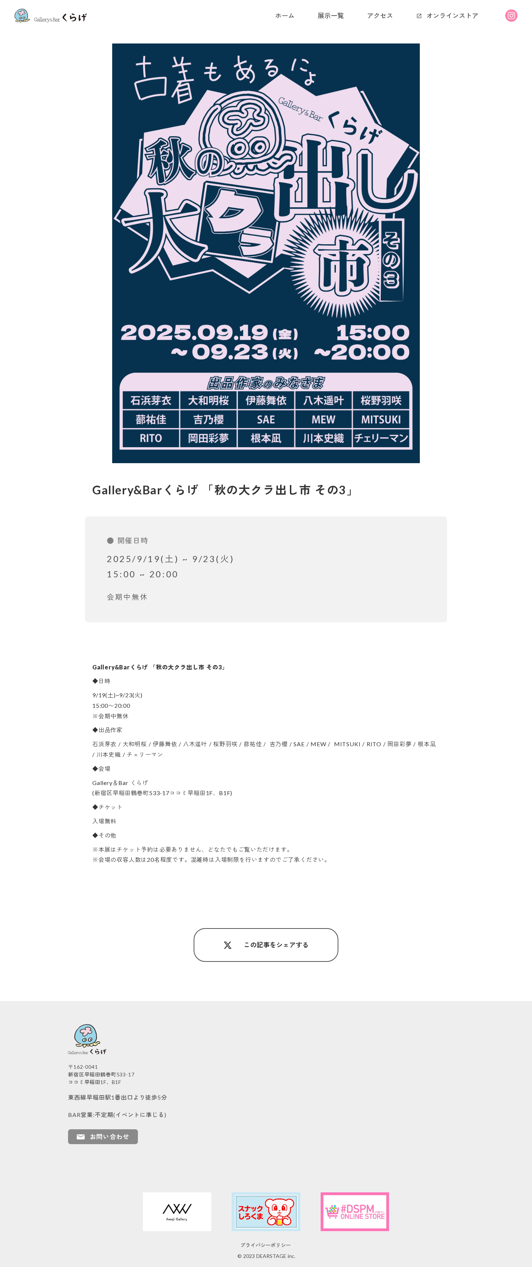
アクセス (380, 16)
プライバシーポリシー (265, 1245)
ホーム (285, 16)
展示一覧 (331, 16)
